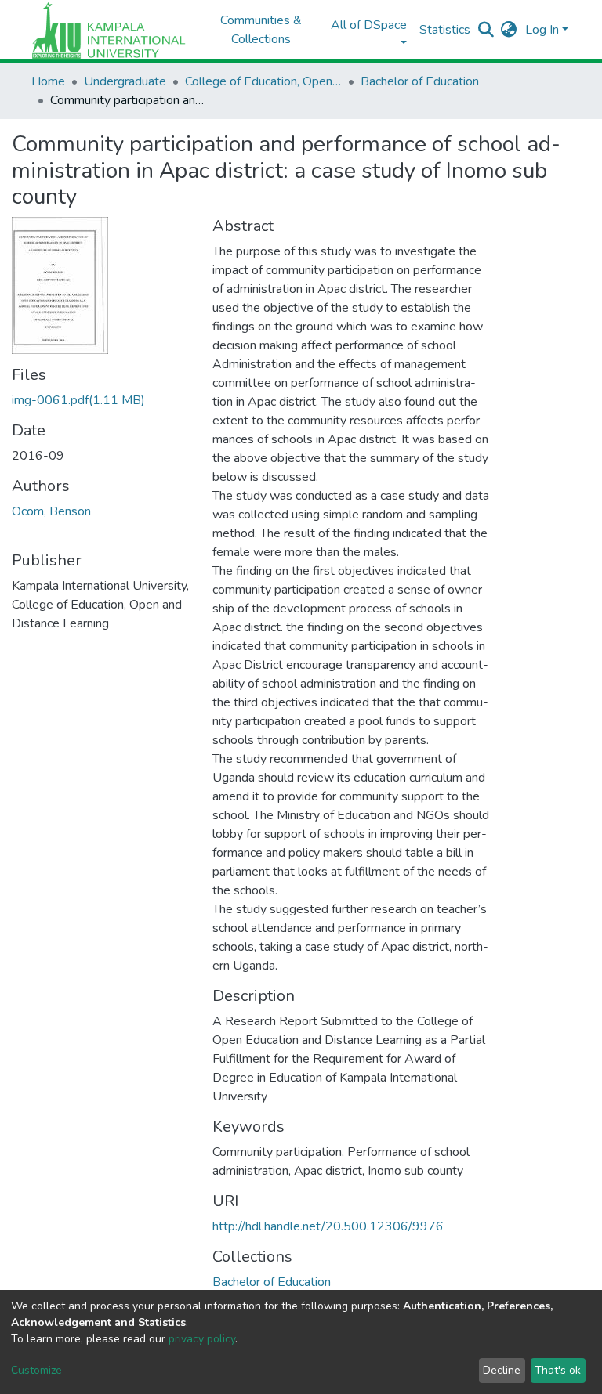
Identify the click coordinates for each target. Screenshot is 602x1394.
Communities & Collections (261, 30)
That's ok (558, 1370)
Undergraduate (125, 81)
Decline (501, 1370)
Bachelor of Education (420, 81)
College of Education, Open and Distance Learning (263, 81)
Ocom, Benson (51, 511)
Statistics (444, 29)
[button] (509, 29)
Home (48, 81)
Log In (542, 29)
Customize (36, 1370)
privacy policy (202, 1338)
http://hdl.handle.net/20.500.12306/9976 (328, 1226)
